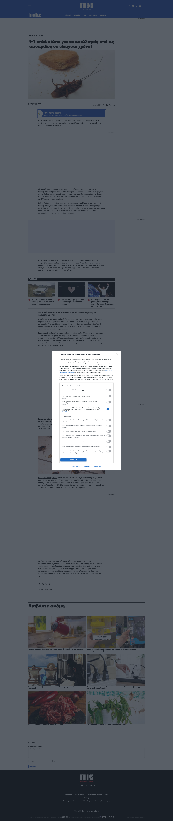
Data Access (86, 466)
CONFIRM (73, 460)
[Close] (117, 355)
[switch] (109, 390)
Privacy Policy (97, 466)
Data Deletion (76, 466)
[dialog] (86, 410)
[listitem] (86, 386)
